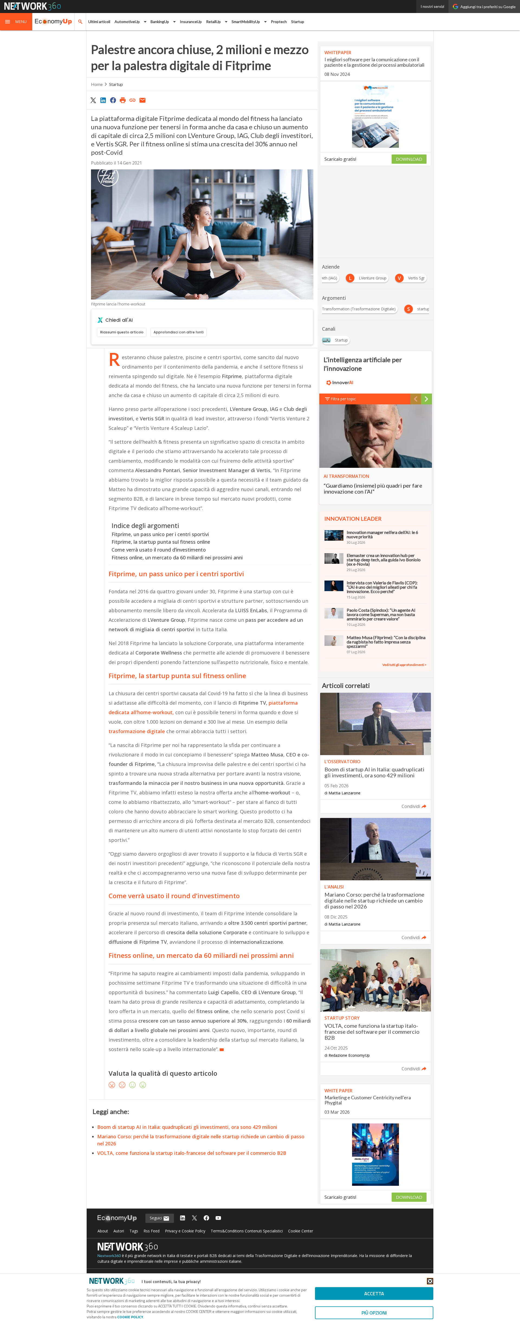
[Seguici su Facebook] (206, 1218)
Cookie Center (300, 1230)
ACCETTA (374, 1293)
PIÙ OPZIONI (374, 1312)
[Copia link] (132, 100)
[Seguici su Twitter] (194, 1218)
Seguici (156, 1217)
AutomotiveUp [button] (127, 21)
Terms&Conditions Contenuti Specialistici (247, 1230)
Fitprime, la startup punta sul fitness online (161, 542)
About (103, 1230)
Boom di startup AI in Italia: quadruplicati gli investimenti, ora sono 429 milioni (187, 1127)
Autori (118, 1230)
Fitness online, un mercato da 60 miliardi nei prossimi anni (177, 557)
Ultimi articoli (99, 21)
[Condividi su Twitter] (93, 100)
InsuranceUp (191, 21)
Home (97, 84)
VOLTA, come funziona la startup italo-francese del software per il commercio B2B (191, 1153)
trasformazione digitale (137, 731)
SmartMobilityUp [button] (246, 21)
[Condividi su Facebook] (113, 100)
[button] (16, 21)
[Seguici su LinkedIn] (182, 1218)
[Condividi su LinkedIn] (103, 100)
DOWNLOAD (409, 159)
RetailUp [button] (213, 21)
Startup (297, 21)
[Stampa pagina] (122, 100)
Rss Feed (152, 1230)
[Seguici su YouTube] (218, 1218)
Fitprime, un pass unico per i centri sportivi (160, 534)
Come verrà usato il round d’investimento (159, 549)
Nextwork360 (109, 1255)
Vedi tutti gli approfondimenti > (404, 665)
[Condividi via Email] (142, 100)
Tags (133, 1230)
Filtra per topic (343, 398)
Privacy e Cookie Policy (185, 1230)
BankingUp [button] (160, 21)
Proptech (279, 21)
